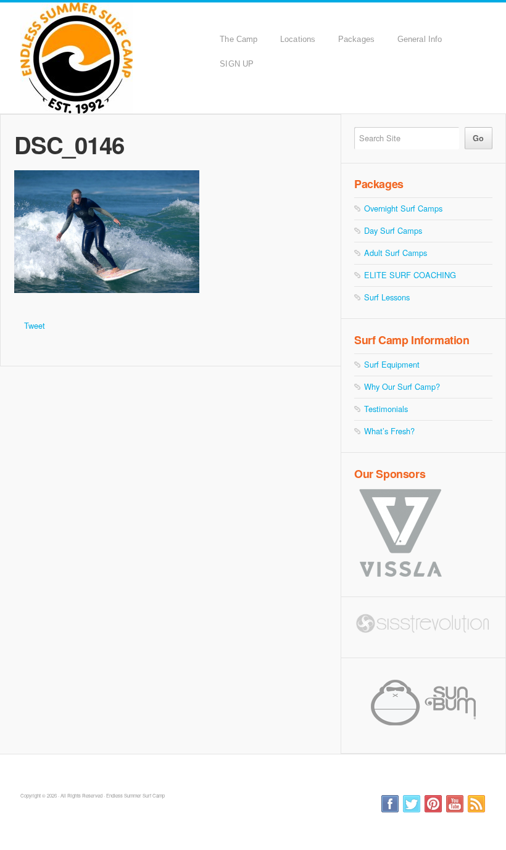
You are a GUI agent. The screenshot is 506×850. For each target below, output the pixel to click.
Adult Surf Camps (395, 252)
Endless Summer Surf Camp (116, 57)
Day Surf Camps (393, 230)
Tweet (34, 325)
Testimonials (386, 409)
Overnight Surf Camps (403, 208)
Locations (297, 39)
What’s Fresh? (389, 431)
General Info (419, 39)
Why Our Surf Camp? (402, 386)
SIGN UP (237, 63)
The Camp (238, 39)
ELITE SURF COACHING (410, 275)
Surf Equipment (392, 364)
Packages (356, 39)
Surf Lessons (387, 297)
